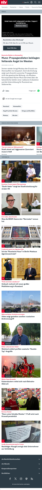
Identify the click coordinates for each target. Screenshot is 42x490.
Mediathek (13, 7)
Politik (27, 7)
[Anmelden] (31, 2)
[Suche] (35, 2)
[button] (21, 371)
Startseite (5, 7)
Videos (21, 7)
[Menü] (39, 2)
